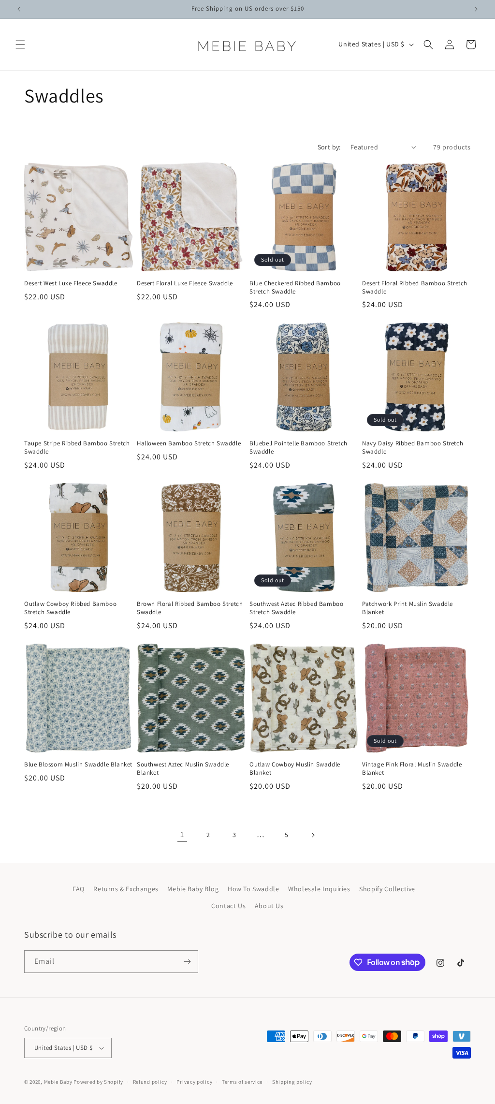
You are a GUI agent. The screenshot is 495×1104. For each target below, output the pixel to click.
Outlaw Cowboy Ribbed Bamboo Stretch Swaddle (70, 608)
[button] (20, 44)
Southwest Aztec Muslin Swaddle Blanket (183, 769)
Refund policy (150, 1081)
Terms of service (242, 1081)
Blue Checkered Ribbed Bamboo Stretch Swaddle (295, 287)
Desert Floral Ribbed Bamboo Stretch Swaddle (414, 287)
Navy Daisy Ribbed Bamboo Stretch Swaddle (412, 448)
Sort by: (329, 147)
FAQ (79, 888)
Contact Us (228, 905)
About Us (269, 905)
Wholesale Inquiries (319, 888)
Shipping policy (292, 1081)
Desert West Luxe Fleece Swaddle (70, 283)
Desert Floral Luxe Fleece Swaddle (185, 283)
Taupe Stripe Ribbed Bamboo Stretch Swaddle (77, 448)
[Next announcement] (476, 9)
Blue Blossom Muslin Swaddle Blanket (78, 764)
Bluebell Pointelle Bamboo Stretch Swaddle (298, 448)
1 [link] (182, 834)
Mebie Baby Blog (192, 888)
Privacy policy (194, 1081)
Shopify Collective (387, 888)
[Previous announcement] (18, 9)
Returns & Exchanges (125, 888)
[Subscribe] (187, 961)
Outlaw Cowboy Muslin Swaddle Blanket (294, 769)
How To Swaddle (253, 888)
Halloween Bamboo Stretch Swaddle (189, 443)
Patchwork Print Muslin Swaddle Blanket (407, 608)
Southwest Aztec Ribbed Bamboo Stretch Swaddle (296, 608)
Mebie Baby (58, 1081)
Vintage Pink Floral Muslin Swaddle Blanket (412, 769)
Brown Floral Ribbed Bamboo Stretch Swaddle (190, 608)
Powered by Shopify (98, 1081)
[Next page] (312, 835)
